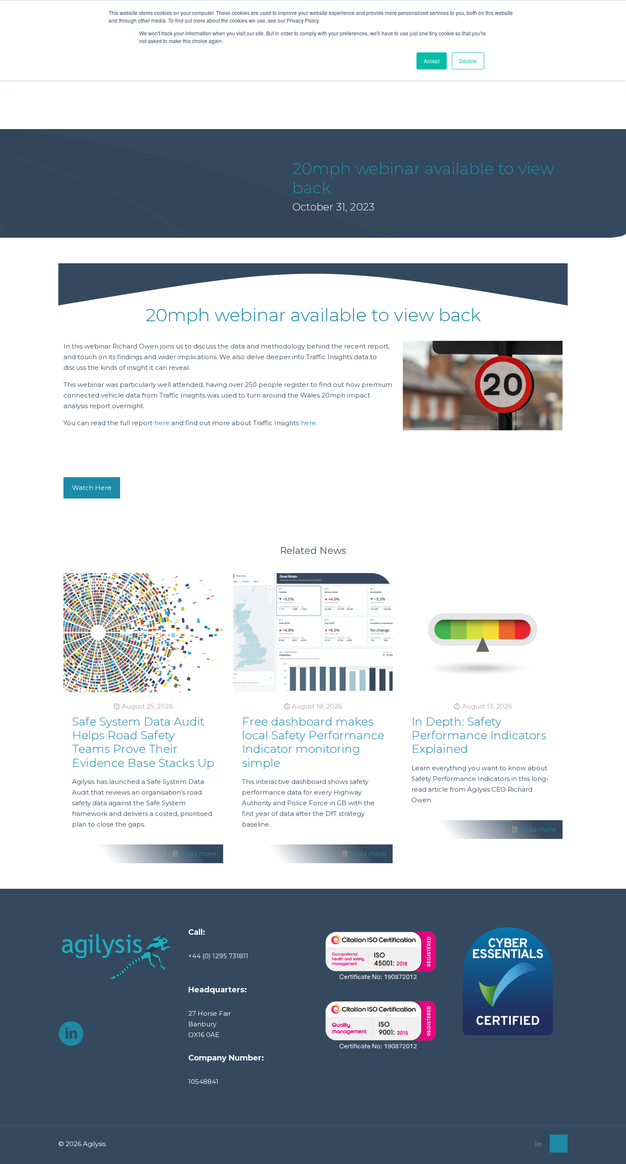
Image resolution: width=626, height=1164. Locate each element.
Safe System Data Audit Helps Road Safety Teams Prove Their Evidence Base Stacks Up (143, 742)
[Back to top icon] (559, 1143)
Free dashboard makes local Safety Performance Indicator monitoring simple (313, 742)
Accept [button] (431, 60)
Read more (198, 854)
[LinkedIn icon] (538, 1144)
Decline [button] (468, 60)
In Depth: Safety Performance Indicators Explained (478, 735)
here (161, 423)
